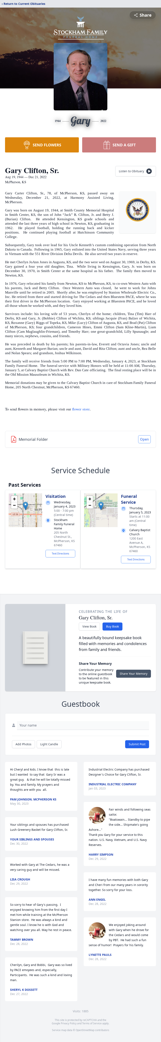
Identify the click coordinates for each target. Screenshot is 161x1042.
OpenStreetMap (85, 1030)
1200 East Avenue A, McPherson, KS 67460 (139, 544)
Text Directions (60, 553)
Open (144, 439)
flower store (81, 408)
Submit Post (137, 744)
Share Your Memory (133, 674)
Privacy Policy (69, 1023)
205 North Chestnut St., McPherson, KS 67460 (64, 538)
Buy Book (112, 626)
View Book (89, 626)
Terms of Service (92, 1023)
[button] (25, 506)
